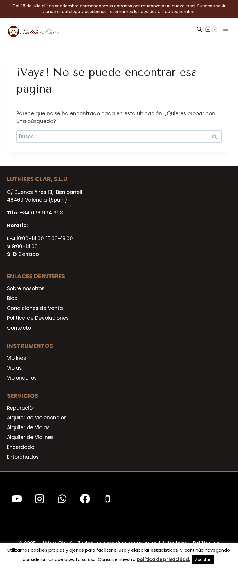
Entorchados (23, 457)
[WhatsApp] (62, 499)
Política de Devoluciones (38, 318)
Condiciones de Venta (35, 308)
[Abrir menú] (225, 29)
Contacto (19, 327)
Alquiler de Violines (30, 437)
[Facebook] (85, 499)
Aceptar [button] (202, 559)
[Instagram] (39, 499)
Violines (16, 358)
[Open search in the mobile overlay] (199, 29)
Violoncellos (22, 377)
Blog (12, 298)
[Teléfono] (108, 499)
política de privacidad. (163, 559)
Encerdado (20, 447)
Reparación (21, 407)
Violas (14, 367)
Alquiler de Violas (28, 427)
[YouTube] (17, 499)
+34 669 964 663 (41, 212)
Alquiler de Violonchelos (36, 417)
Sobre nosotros (25, 288)
